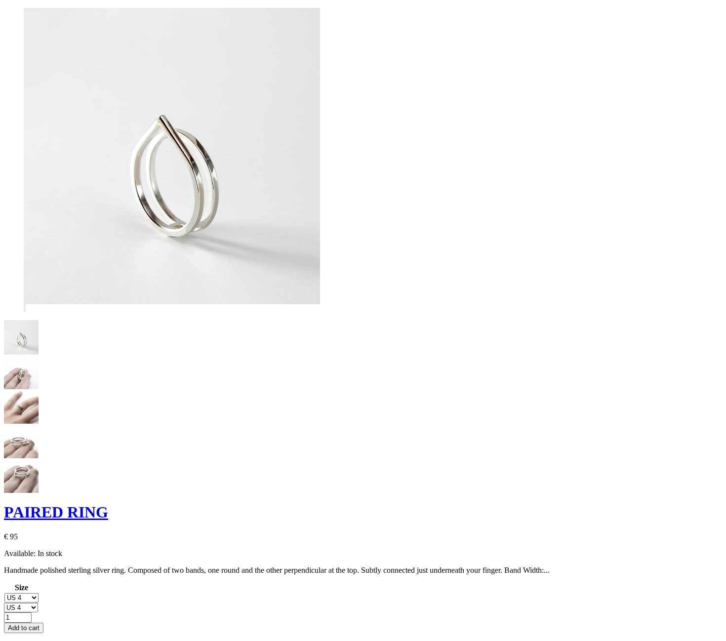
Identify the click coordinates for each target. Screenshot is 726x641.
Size (21, 587)
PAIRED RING (56, 512)
